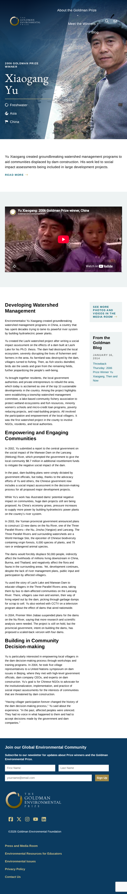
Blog (95, 32)
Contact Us (13, 877)
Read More (14, 174)
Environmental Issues (20, 861)
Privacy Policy (15, 869)
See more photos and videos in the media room (104, 311)
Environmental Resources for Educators (33, 853)
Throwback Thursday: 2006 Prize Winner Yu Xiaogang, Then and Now (105, 372)
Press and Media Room (21, 846)
